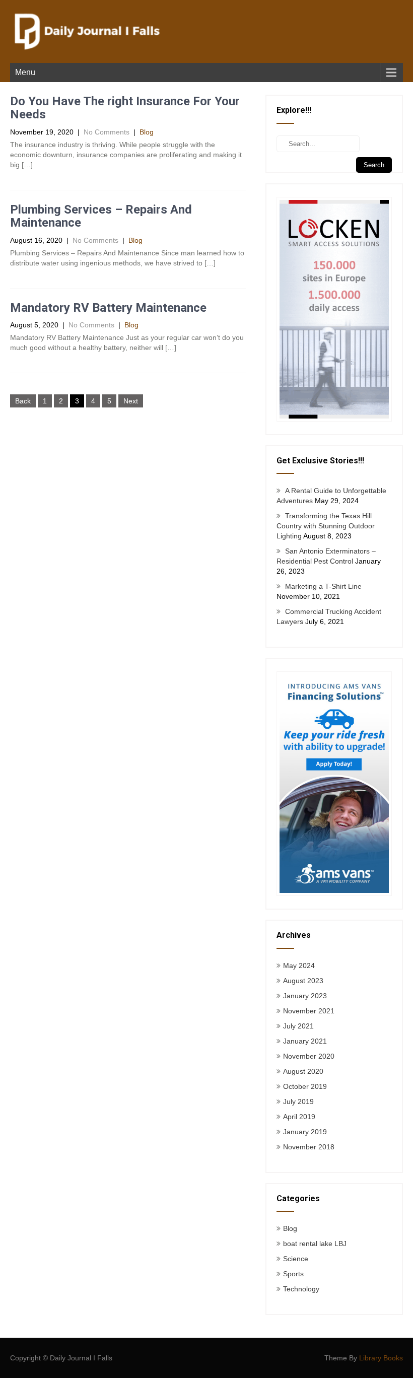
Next (130, 401)
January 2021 (305, 1041)
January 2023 (305, 996)
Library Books (381, 1358)
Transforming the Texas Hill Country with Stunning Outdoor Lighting (326, 526)
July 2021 (298, 1026)
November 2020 (308, 1056)
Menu (25, 72)
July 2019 (298, 1101)
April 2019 (299, 1117)
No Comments (106, 132)
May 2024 (299, 965)
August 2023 (303, 981)
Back (23, 401)
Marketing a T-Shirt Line (323, 586)
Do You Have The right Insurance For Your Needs (125, 107)
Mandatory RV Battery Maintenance (108, 308)
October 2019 (305, 1086)
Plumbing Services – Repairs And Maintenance (101, 216)
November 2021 (308, 1011)
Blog (147, 132)
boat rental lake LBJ (315, 1243)
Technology (301, 1289)
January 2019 (305, 1132)
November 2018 (308, 1147)
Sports (293, 1274)
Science (295, 1259)
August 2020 (303, 1071)
